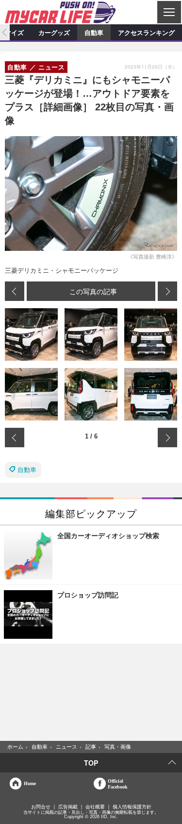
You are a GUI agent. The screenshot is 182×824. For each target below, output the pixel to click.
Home (30, 783)
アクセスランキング (146, 32)
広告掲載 (68, 807)
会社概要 (95, 807)
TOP (91, 763)
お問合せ (40, 807)
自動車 (93, 32)
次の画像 (167, 291)
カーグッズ (54, 32)
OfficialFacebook (118, 783)
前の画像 (14, 291)
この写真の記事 (93, 291)
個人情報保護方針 (132, 807)
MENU (168, 12)
